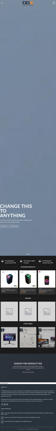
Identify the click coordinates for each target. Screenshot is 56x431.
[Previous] (3, 127)
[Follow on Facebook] (2, 404)
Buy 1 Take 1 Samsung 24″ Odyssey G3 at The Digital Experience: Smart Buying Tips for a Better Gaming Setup (9, 333)
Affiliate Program (39, 427)
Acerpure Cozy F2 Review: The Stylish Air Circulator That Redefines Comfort (28, 334)
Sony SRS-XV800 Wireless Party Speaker (8, 290)
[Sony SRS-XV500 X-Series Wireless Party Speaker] (28, 279)
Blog (25, 427)
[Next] (53, 127)
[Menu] (2, 3)
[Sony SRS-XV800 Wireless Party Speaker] (9, 279)
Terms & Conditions (10, 427)
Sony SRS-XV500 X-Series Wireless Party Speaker (27, 290)
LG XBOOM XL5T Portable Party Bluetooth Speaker (46, 290)
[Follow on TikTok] (7, 404)
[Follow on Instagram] (5, 404)
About (3, 427)
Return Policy (30, 427)
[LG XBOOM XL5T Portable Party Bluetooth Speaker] (46, 279)
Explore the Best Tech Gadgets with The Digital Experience (46, 335)
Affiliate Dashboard (49, 427)
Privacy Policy (19, 427)
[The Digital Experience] (28, 3)
